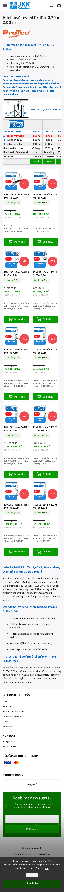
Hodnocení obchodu (13, 711)
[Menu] (5, 5)
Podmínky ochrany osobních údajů (32, 854)
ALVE (5, 701)
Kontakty (8, 727)
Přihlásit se (32, 829)
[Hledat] (51, 5)
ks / (32, 784)
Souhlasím (32, 884)
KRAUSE (7, 706)
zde (47, 868)
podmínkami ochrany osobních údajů (32, 807)
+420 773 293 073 (12, 746)
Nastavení (32, 875)
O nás (6, 721)
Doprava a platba (12, 716)
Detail (36, 161)
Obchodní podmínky (32, 848)
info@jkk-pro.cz (11, 741)
